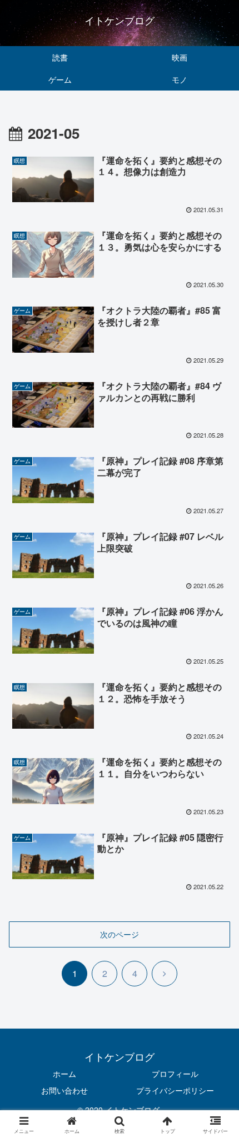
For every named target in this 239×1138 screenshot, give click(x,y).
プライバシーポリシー (175, 1090)
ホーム (64, 1073)
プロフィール (175, 1073)
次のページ (119, 934)
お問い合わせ (64, 1090)
